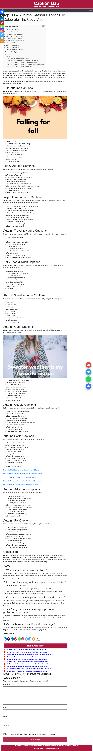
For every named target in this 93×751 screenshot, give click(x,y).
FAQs (8, 56)
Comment (7, 685)
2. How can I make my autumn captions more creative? (23, 60)
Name (5, 708)
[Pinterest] (15, 638)
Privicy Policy (49, 748)
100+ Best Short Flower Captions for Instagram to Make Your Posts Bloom (29, 669)
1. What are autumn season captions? (19, 58)
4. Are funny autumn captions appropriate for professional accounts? (27, 64)
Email (5, 716)
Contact (41, 748)
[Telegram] (30, 638)
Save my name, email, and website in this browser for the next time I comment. (30, 734)
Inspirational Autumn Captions (14, 34)
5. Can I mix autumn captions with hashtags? (21, 66)
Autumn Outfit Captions (12, 43)
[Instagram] (22, 638)
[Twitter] (26, 638)
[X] (8, 638)
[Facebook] (5, 638)
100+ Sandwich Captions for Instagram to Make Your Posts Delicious (27, 657)
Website (6, 725)
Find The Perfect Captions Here (46, 6)
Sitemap (56, 748)
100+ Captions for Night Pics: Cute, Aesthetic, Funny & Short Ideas (26, 659)
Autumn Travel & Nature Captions (15, 36)
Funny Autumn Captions (13, 32)
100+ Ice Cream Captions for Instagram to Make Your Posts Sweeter (27, 652)
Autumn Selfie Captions (12, 47)
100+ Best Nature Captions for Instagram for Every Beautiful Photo (26, 671)
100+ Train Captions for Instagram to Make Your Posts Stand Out (26, 650)
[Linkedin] (12, 638)
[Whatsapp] (19, 638)
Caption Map (46, 3)
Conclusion (9, 54)
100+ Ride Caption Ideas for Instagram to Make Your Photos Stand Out (28, 666)
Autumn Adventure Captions (14, 49)
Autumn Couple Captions (13, 45)
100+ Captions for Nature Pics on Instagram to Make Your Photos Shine (28, 664)
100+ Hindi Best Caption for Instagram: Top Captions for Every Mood (27, 661)
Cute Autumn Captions (12, 29)
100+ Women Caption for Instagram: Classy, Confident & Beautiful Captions (29, 654)
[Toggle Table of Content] (42, 26)
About (36, 748)
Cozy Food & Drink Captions (14, 38)
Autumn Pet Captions (12, 52)
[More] (33, 638)
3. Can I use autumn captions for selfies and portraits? (23, 62)
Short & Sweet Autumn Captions (15, 41)
